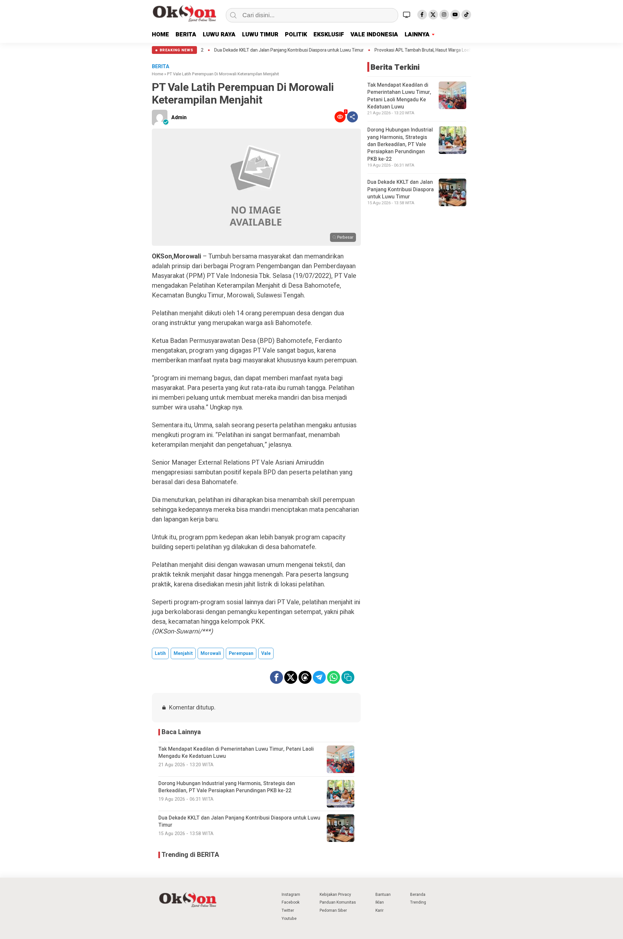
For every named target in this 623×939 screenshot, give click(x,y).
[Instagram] (444, 14)
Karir (379, 910)
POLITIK (296, 34)
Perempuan (241, 653)
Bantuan (383, 894)
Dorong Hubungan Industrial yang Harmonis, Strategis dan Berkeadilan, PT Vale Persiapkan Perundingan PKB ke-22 (400, 144)
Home (157, 74)
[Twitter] (433, 14)
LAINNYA (417, 34)
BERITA (186, 34)
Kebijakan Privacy (335, 894)
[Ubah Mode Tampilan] (407, 14)
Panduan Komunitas (338, 902)
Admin (179, 117)
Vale (266, 653)
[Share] (352, 116)
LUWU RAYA (219, 34)
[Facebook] (422, 14)
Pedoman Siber (333, 910)
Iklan (379, 902)
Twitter (288, 910)
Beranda (417, 894)
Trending (418, 902)
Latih (160, 653)
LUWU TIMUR (260, 34)
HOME (160, 34)
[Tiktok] (466, 14)
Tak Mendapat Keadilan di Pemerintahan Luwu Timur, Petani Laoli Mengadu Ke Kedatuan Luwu (399, 96)
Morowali (211, 653)
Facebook (290, 902)
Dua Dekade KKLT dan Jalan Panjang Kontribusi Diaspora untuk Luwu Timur (253, 50)
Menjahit (183, 653)
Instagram (291, 894)
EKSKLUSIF (328, 34)
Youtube (289, 918)
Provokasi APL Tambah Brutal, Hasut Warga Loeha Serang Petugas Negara (412, 50)
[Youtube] (455, 14)
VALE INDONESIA (374, 34)
